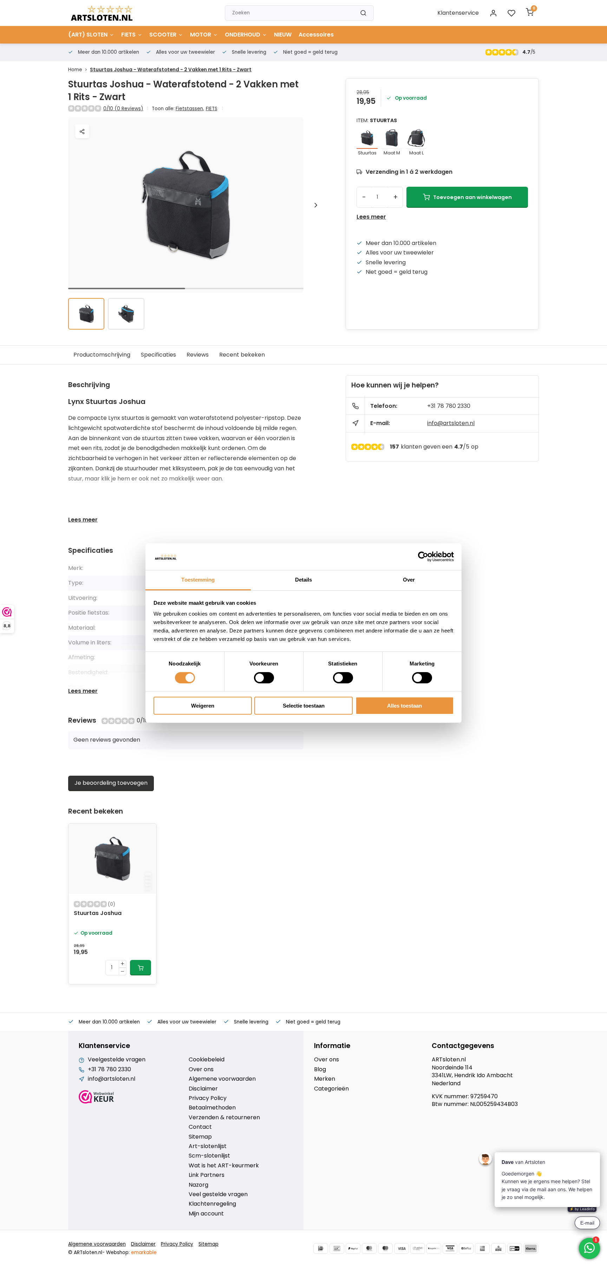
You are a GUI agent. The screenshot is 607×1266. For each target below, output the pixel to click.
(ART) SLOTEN (87, 35)
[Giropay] (514, 1248)
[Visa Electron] (450, 1248)
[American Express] (482, 1248)
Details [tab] (303, 580)
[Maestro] (385, 1248)
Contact (200, 1127)
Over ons (201, 1069)
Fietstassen (190, 108)
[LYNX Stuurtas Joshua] (112, 859)
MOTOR (200, 35)
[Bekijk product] (140, 967)
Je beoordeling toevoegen (111, 783)
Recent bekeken (242, 355)
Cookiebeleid (206, 1059)
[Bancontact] (336, 1248)
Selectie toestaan (304, 706)
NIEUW (283, 35)
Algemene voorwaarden (222, 1079)
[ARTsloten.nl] (101, 13)
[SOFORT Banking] (417, 1248)
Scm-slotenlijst (209, 1156)
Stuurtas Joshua (98, 913)
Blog (320, 1069)
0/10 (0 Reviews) (123, 108)
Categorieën (331, 1089)
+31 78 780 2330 (448, 406)
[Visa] (401, 1248)
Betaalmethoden (212, 1108)
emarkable (144, 1252)
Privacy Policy (208, 1098)
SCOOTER (162, 35)
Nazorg (198, 1185)
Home (75, 69)
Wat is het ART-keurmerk (224, 1165)
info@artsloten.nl (451, 423)
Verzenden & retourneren (224, 1117)
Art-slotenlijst (208, 1146)
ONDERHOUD (242, 35)
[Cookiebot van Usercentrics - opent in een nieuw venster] (423, 556)
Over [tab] (409, 580)
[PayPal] (353, 1248)
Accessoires (316, 35)
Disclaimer (203, 1089)
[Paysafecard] (433, 1248)
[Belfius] (466, 1248)
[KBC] (498, 1248)
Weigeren (202, 706)
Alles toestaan (404, 706)
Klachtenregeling (212, 1204)
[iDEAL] (320, 1248)
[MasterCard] (369, 1248)
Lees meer (371, 217)
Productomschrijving (101, 355)
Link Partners (206, 1175)
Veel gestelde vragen (218, 1194)
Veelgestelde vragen (116, 1059)
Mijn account (206, 1214)
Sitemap (200, 1137)
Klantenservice (458, 13)
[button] (316, 205)
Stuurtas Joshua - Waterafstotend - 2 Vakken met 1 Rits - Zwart (171, 69)
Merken (324, 1079)
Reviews (198, 355)
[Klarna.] (530, 1248)
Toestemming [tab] (198, 580)
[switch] (264, 677)
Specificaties (158, 355)
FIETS (128, 35)
